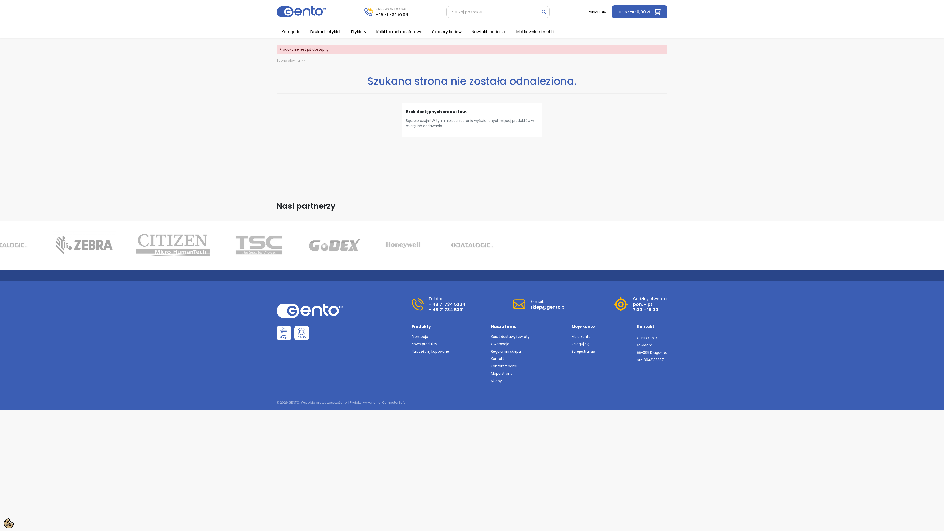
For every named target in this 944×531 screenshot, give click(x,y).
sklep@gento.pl (548, 307)
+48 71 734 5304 (392, 14)
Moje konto (581, 336)
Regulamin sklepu (506, 351)
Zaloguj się (581, 343)
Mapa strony (501, 373)
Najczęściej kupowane (430, 351)
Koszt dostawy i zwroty (510, 336)
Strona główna (288, 60)
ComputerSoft (393, 402)
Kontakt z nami (504, 366)
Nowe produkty (424, 343)
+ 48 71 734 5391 (446, 310)
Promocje (420, 336)
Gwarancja (500, 343)
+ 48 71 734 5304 (447, 304)
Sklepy (496, 380)
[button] (639, 11)
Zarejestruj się (583, 351)
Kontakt (497, 358)
